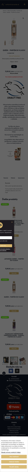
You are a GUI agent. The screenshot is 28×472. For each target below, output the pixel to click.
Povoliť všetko (14, 467)
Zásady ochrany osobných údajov (11, 452)
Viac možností (14, 457)
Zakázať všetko (14, 462)
